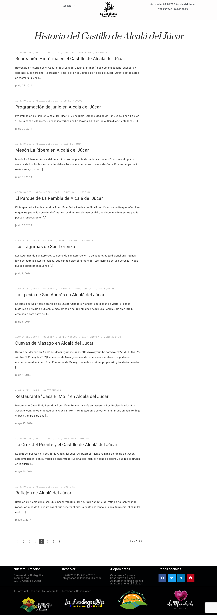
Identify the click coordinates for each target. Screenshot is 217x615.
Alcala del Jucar (48, 52)
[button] (162, 578)
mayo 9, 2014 (23, 520)
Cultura (69, 52)
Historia (101, 52)
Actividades (23, 52)
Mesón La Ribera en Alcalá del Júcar (52, 150)
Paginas (67, 5)
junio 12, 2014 (23, 225)
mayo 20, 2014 (24, 471)
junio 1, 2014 (23, 375)
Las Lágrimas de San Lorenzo (45, 246)
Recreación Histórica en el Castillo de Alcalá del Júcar (70, 59)
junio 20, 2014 (23, 129)
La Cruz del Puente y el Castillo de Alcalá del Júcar (66, 445)
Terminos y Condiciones (76, 591)
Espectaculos (73, 100)
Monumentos (83, 288)
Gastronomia (73, 143)
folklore (85, 52)
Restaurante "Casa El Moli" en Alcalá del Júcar (61, 396)
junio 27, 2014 (23, 85)
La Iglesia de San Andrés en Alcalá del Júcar (59, 295)
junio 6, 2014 (23, 322)
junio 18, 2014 (23, 177)
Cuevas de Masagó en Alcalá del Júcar (54, 343)
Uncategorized (106, 288)
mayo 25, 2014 (24, 423)
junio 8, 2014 (23, 273)
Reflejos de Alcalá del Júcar (43, 493)
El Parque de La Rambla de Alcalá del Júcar (59, 198)
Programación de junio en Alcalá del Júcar (58, 107)
